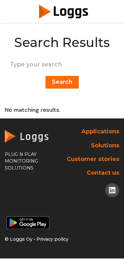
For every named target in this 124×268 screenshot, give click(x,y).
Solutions (105, 145)
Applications (100, 131)
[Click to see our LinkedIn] (112, 190)
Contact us (103, 172)
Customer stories (93, 159)
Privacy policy (52, 239)
